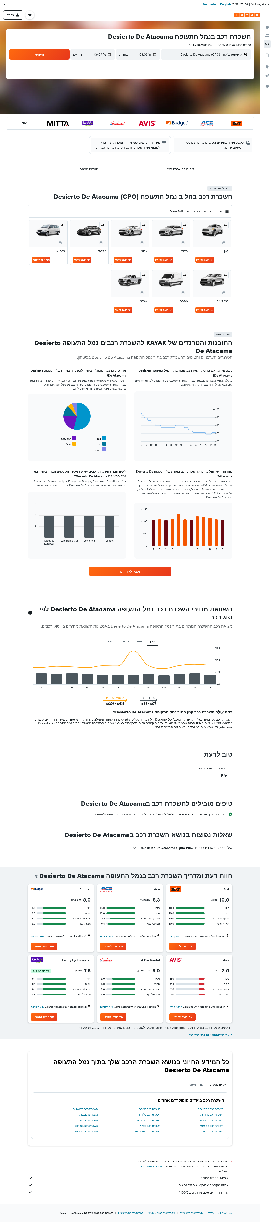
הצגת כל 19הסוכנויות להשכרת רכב (210, 1035)
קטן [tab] (152, 641)
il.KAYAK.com (225, 1212)
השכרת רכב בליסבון (149, 1109)
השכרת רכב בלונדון (149, 1114)
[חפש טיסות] (267, 27)
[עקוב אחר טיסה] (267, 75)
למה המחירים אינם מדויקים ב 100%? (203, 1192)
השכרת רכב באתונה (211, 1120)
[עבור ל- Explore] (267, 67)
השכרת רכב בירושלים (85, 1109)
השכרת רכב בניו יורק (211, 1114)
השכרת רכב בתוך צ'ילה (191, 1212)
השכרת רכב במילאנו (149, 1120)
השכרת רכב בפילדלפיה (147, 1131)
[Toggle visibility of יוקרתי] (100, 449)
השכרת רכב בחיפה (87, 1120)
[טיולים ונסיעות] (267, 87)
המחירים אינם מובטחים (151, 1166)
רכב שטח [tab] (125, 641)
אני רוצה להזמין (204, 259)
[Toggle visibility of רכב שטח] (68, 438)
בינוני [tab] (140, 641)
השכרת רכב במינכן (212, 1131)
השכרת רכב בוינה (88, 1114)
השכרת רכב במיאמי (211, 1126)
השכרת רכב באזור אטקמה (161, 1212)
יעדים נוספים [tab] (218, 1084)
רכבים (211, 1212)
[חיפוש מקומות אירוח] (267, 36)
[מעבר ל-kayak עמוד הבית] (247, 15)
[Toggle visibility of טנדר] (101, 444)
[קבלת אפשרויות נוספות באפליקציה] (267, 55)
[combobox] (234, 45)
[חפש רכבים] (267, 44)
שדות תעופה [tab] (195, 1084)
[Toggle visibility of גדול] (71, 444)
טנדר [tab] (109, 641)
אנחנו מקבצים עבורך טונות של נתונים (203, 1185)
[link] (130, 571)
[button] (4, 4)
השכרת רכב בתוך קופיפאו (131, 1212)
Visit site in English (217, 4)
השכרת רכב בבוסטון (86, 1131)
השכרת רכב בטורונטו (86, 1126)
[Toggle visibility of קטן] (101, 438)
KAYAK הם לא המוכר (214, 1178)
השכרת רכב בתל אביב (210, 1109)
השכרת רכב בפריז (150, 1126)
